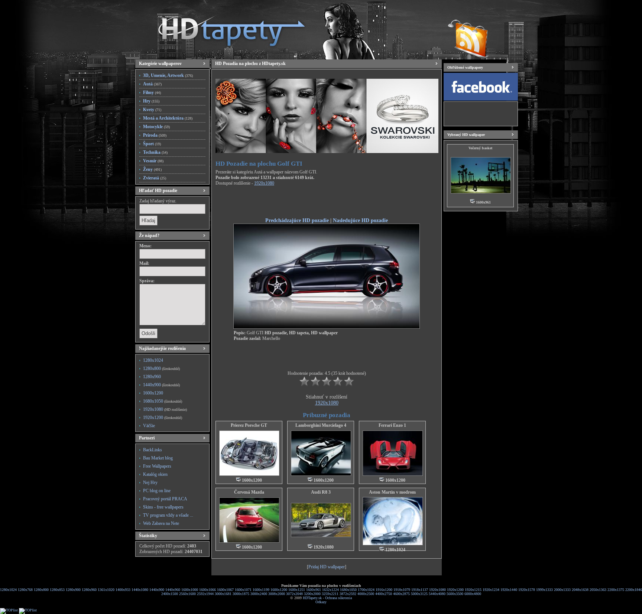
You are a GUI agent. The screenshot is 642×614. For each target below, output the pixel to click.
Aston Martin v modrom (392, 492)
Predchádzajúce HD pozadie (297, 220)
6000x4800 (472, 594)
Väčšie (149, 425)
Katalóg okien (155, 474)
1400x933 (123, 590)
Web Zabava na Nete (161, 523)
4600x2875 (401, 594)
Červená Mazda (249, 492)
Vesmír (153, 160)
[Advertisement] (327, 203)
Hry (151, 101)
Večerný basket (480, 148)
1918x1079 (401, 590)
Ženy (152, 169)
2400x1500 (169, 594)
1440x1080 (140, 590)
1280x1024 (153, 360)
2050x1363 (598, 590)
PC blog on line (157, 490)
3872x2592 (348, 594)
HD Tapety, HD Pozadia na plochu (224, 28)
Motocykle (156, 126)
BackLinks (152, 449)
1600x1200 (153, 393)
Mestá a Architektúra (167, 118)
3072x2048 (294, 594)
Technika (155, 152)
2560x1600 (187, 594)
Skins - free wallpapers (163, 507)
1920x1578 (526, 590)
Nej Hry (150, 482)
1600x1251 (296, 590)
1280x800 (161, 368)
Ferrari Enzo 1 (392, 425)
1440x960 (172, 590)
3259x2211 (330, 594)
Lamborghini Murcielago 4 (320, 425)
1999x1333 (544, 590)
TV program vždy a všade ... (168, 515)
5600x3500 (455, 594)
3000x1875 (241, 594)
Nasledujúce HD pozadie (360, 220)
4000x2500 (365, 594)
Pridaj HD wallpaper (326, 566)
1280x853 (57, 590)
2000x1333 (562, 590)
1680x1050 (162, 401)
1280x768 (25, 590)
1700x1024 (366, 590)
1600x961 (313, 590)
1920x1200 (162, 417)
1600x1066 (207, 590)
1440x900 (161, 384)
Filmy (152, 92)
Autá (152, 84)
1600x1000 (189, 590)
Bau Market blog (158, 458)
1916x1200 (384, 590)
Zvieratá (154, 178)
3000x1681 (223, 594)
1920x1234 (491, 590)
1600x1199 (261, 590)
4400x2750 (383, 594)
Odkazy (321, 602)
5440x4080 (437, 594)
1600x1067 (225, 590)
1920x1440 (508, 590)
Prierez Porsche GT (249, 425)
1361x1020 (106, 590)
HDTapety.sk (312, 598)
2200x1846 (633, 590)
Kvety (152, 109)
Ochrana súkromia (338, 598)
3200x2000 (312, 594)
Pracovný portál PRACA (165, 498)
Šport (152, 143)
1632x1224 (330, 590)
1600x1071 (243, 590)
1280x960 (152, 376)
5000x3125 (419, 594)
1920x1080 (165, 409)
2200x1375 (615, 590)
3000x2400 (258, 594)
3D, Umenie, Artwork (168, 75)
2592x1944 (205, 594)
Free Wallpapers (157, 466)
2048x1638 (580, 590)
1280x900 (73, 590)
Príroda (154, 135)
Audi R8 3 (321, 492)
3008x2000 (276, 594)
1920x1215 (473, 590)
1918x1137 (419, 590)
